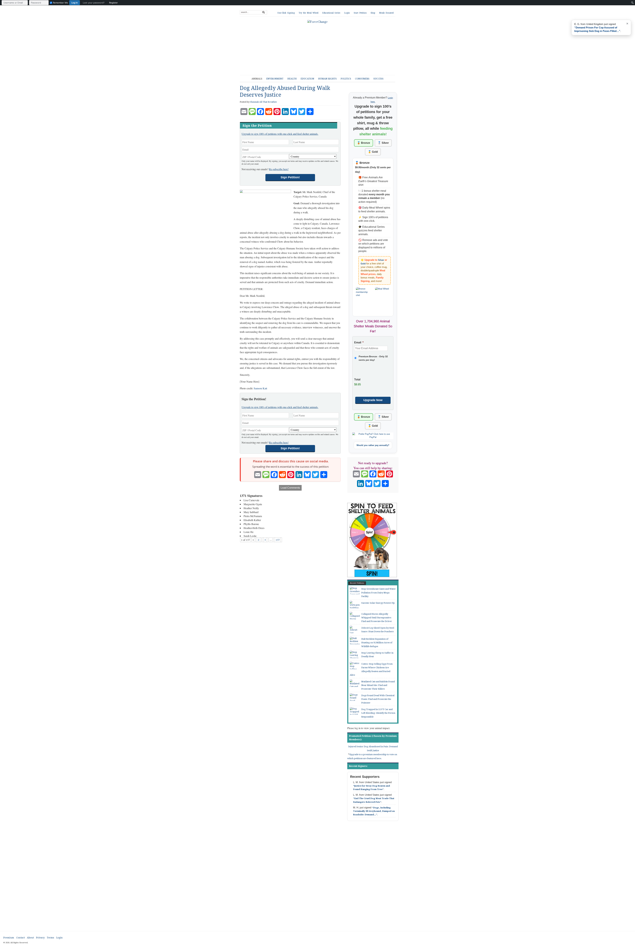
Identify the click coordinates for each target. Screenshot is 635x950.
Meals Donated (386, 13)
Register (113, 2)
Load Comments (290, 487)
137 (278, 540)
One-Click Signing (286, 13)
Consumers (362, 78)
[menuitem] (60, 2)
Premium (8, 937)
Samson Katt (260, 388)
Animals (257, 78)
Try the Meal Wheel (308, 13)
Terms (50, 937)
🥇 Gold (373, 151)
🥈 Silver (383, 142)
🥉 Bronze (363, 142)
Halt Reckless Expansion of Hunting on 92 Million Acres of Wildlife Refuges (376, 643)
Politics (346, 78)
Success (378, 78)
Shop (373, 13)
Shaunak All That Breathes (263, 102)
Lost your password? (94, 2)
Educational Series (331, 13)
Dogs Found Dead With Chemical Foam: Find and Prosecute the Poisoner (377, 699)
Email (358, 342)
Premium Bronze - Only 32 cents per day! (373, 358)
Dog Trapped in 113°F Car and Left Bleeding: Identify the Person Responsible (378, 713)
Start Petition (360, 13)
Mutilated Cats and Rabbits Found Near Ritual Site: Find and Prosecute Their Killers (378, 685)
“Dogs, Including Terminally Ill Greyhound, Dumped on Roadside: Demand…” (374, 811)
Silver (381, 260)
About (30, 937)
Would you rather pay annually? (373, 445)
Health (292, 78)
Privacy (40, 937)
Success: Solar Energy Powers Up (378, 603)
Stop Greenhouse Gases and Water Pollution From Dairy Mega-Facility (378, 593)
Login (347, 13)
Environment (274, 78)
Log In (74, 2)
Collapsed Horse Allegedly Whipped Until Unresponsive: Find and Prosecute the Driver (376, 618)
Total (357, 379)
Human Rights (327, 78)
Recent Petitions (357, 583)
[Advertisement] (320, 48)
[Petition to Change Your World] (317, 22)
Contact (20, 937)
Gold (363, 263)
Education (307, 78)
